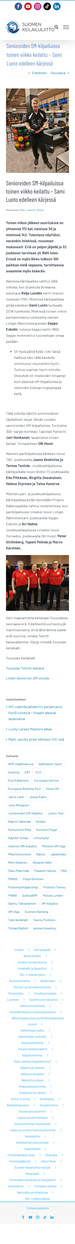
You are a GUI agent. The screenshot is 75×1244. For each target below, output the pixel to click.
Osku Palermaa (18, 870)
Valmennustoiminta (32, 1006)
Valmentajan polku (32, 1030)
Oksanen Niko (42, 862)
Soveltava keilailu (45, 993)
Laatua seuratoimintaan (32, 1117)
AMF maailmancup (21, 764)
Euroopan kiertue (46, 780)
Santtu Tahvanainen (22, 903)
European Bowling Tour (24, 788)
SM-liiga (13, 911)
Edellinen (39, 73)
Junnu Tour (56, 813)
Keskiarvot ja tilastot (32, 1092)
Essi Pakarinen (18, 780)
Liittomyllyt (41, 838)
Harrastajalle (42, 949)
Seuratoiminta (49, 1105)
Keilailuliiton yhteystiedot (32, 1142)
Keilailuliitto (32, 1136)
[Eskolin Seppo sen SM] (37, 130)
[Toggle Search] (56, 27)
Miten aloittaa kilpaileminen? (32, 1061)
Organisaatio (32, 1149)
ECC (39, 772)
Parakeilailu (16, 993)
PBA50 (13, 879)
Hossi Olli (52, 788)
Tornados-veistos (45, 1186)
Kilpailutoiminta (32, 1055)
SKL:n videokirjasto (32, 974)
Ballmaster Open (50, 764)
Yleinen (40, 209)
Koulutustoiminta (32, 1043)
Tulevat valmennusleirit (32, 1049)
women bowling (44, 928)
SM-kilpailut (49, 903)
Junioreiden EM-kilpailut (25, 813)
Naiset (40, 854)
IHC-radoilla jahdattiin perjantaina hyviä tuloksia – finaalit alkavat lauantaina (35, 712)
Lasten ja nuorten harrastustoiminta (32, 1130)
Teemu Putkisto (44, 920)
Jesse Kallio (37, 797)
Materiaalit (32, 1173)
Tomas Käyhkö (18, 928)
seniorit (31, 209)
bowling (13, 772)
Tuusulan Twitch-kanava (25, 668)
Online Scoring (20, 1099)
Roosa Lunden (53, 895)
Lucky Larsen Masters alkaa (30, 729)
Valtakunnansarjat (32, 1074)
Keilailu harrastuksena (32, 962)
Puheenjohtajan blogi (23, 887)
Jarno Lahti (16, 797)
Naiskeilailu (47, 981)
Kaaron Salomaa (19, 821)
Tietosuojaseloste (37, 1208)
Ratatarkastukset (18, 1105)
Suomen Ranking (36, 911)
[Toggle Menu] (66, 27)
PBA (64, 870)
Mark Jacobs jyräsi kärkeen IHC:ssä (36, 739)
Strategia (51, 1155)
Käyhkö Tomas (18, 838)
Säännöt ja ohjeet (32, 1080)
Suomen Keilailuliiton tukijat (32, 1167)
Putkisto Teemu (54, 887)
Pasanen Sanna (45, 870)
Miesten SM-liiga (53, 846)
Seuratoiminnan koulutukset (32, 1124)
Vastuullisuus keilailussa (32, 1192)
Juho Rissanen (18, 805)
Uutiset (19, 949)
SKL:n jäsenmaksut (37, 1198)
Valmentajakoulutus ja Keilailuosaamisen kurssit (37, 1021)
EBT (27, 772)
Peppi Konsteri (33, 879)
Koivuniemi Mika (19, 829)
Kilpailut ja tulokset (32, 1068)
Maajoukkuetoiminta (32, 1086)
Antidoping (47, 1099)
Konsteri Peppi (46, 829)
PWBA (12, 895)
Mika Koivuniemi (19, 854)
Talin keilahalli (18, 920)
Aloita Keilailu (32, 956)
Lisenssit (13, 999)
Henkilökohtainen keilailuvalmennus (32, 1012)
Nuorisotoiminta (19, 981)
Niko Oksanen (17, 862)
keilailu (41, 821)
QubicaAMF (30, 895)
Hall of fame (48, 1161)
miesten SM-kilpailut (22, 846)
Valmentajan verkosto (32, 1036)
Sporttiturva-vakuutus (43, 999)
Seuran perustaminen (32, 1111)
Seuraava (58, 73)
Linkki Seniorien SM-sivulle (27, 678)
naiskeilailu (58, 854)
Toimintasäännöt (19, 1161)
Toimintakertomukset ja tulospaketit (32, 1180)
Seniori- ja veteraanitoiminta (32, 987)
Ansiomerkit (16, 1186)
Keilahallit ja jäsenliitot (32, 968)
